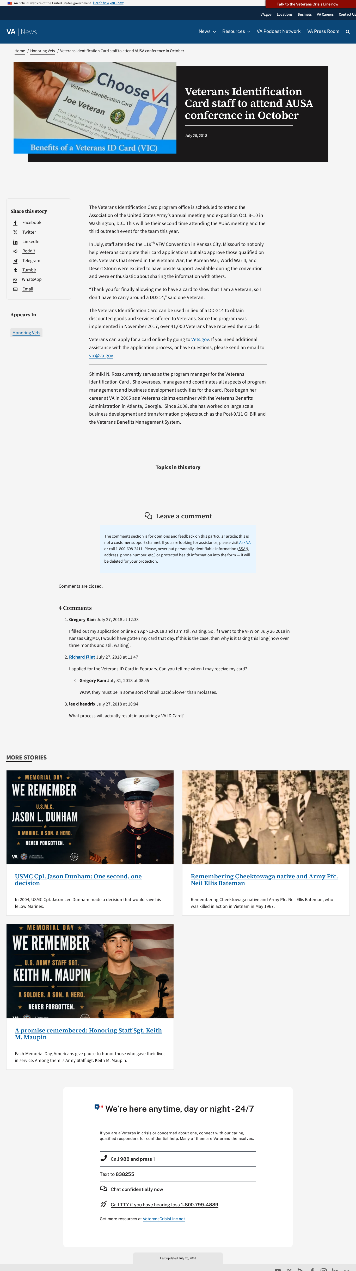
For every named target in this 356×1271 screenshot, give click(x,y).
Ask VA (245, 542)
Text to (117, 1174)
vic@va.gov (101, 355)
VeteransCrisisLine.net (164, 1219)
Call (133, 1159)
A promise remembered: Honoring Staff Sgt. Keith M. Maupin (88, 1033)
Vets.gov (200, 339)
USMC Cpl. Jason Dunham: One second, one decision (78, 879)
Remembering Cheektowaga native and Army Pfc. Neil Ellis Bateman (264, 879)
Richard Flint (82, 657)
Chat (137, 1189)
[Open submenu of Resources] (247, 31)
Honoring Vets (26, 333)
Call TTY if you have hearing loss (164, 1204)
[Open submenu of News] (213, 31)
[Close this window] (287, 1092)
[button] (348, 31)
